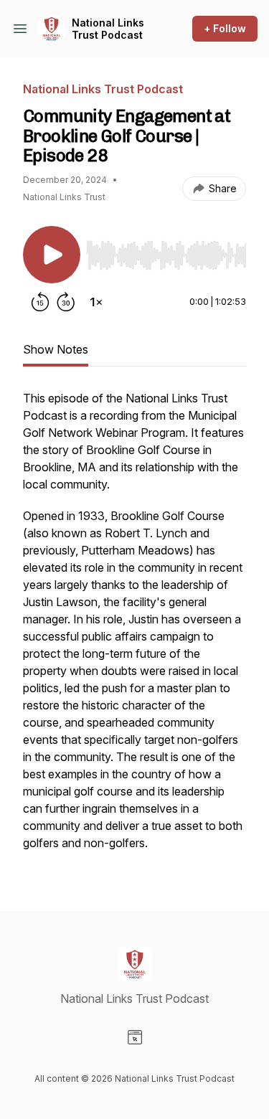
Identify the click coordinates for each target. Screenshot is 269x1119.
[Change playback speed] (96, 302)
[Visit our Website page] (135, 1037)
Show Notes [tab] (55, 349)
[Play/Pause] (51, 254)
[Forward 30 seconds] (66, 302)
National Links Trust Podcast (108, 29)
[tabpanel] (134, 627)
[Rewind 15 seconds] (40, 302)
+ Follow (225, 28)
